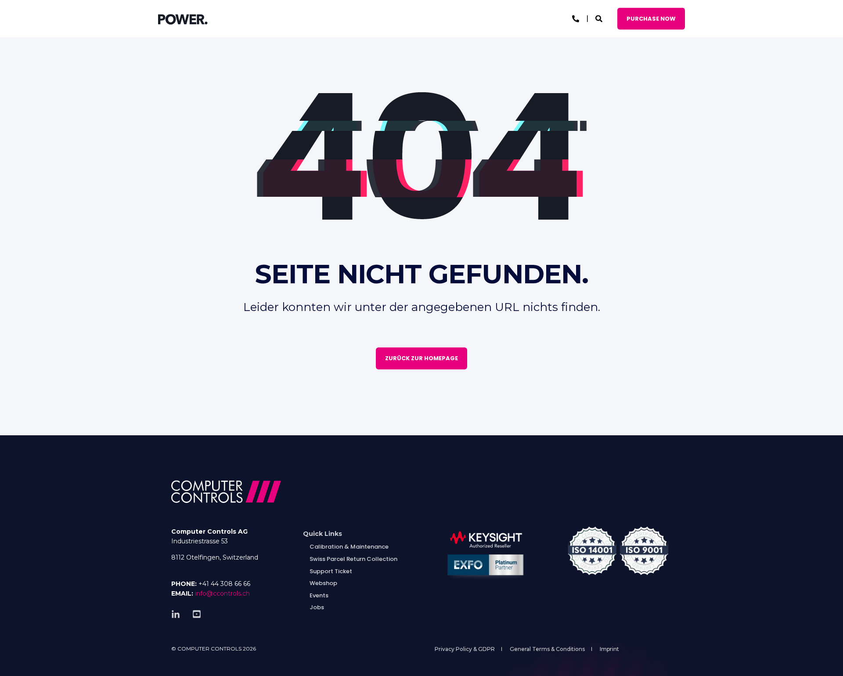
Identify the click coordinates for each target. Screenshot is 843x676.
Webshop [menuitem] (323, 583)
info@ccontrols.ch (222, 593)
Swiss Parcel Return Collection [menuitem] (353, 559)
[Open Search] (599, 18)
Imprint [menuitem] (609, 649)
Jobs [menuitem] (317, 607)
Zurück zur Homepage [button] (421, 358)
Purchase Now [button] (651, 18)
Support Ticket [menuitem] (331, 571)
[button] (18, 658)
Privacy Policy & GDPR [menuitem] (465, 649)
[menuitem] (322, 534)
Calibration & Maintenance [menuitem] (349, 546)
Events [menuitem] (319, 595)
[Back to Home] (183, 19)
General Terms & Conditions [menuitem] (547, 649)
